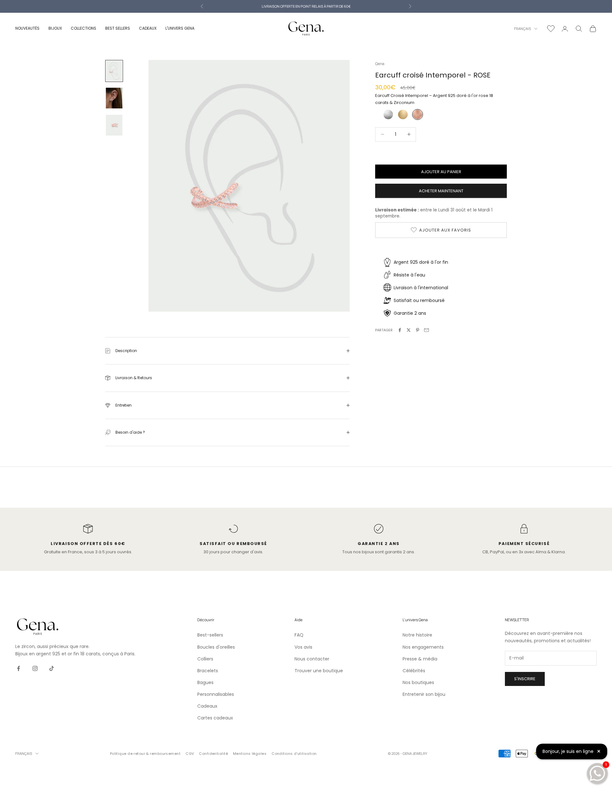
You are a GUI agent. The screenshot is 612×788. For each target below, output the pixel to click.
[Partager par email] (426, 330)
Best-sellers (210, 635)
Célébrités (414, 670)
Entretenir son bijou (424, 694)
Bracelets (207, 670)
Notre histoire (417, 635)
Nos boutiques (418, 682)
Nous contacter (312, 659)
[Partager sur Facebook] (399, 330)
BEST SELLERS (117, 28)
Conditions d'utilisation (294, 753)
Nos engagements (423, 647)
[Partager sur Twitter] (408, 330)
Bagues (205, 682)
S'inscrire (525, 679)
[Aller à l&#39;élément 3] (114, 125)
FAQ (299, 635)
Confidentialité (213, 753)
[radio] (388, 114)
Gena (379, 63)
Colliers (205, 659)
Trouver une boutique (319, 670)
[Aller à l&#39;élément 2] (114, 98)
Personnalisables (215, 694)
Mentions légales (249, 753)
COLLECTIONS (83, 28)
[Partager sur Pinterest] (417, 330)
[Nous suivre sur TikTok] (51, 668)
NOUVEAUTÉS (27, 28)
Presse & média (420, 659)
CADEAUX (148, 28)
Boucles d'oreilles (216, 647)
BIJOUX (55, 28)
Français (522, 28)
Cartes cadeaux (215, 718)
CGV (190, 753)
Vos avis (303, 647)
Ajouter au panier (441, 171)
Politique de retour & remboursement (145, 753)
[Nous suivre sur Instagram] (35, 668)
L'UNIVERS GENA (179, 28)
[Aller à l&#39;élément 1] (114, 71)
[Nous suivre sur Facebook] (18, 668)
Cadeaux (207, 706)
